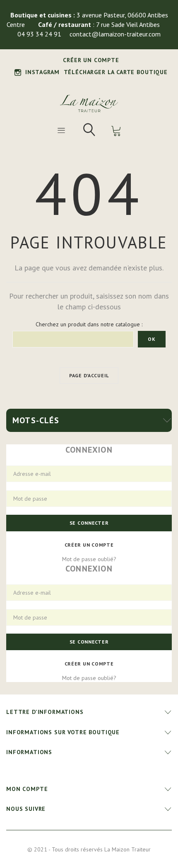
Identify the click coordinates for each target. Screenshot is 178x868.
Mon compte (27, 789)
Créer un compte (91, 60)
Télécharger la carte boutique (116, 72)
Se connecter (89, 523)
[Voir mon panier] (116, 131)
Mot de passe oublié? (89, 559)
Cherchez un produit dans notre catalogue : (89, 324)
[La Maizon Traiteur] (89, 103)
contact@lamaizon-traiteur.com (115, 34)
